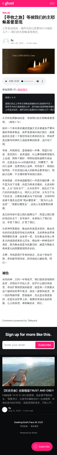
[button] (52, 3)
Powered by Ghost (28, 433)
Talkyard (32, 320)
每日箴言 (34, 426)
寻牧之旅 (6, 13)
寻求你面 (24, 426)
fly (12, 40)
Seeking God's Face (24, 422)
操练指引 (23, 89)
